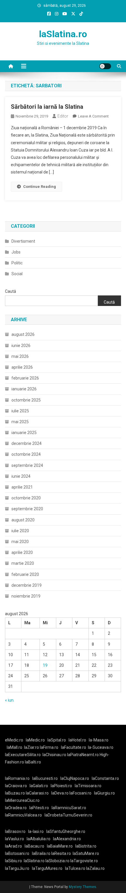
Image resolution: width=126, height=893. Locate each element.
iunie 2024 (20, 476)
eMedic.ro (14, 740)
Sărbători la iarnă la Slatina (47, 106)
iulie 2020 (20, 530)
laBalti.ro (33, 762)
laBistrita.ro (85, 846)
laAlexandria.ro (67, 838)
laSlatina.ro (63, 34)
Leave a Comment (93, 116)
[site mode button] (105, 66)
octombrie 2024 (26, 454)
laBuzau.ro (15, 793)
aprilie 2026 (22, 367)
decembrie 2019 (26, 585)
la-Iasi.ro (36, 831)
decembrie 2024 (26, 443)
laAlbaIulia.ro (38, 838)
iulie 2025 (20, 411)
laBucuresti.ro (45, 778)
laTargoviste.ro (84, 860)
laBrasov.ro (15, 831)
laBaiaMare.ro (60, 846)
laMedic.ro (36, 740)
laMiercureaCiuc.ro (22, 800)
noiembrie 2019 (25, 596)
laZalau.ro (95, 868)
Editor (62, 116)
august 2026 (23, 334)
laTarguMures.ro (47, 868)
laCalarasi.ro (37, 793)
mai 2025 (20, 421)
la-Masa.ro (98, 740)
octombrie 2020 (26, 498)
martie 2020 (22, 563)
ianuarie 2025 (24, 432)
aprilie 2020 (22, 552)
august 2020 (23, 520)
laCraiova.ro (16, 785)
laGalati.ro (39, 785)
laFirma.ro (49, 747)
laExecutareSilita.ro (23, 754)
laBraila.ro (41, 853)
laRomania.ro (17, 778)
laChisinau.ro (54, 754)
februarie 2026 (25, 378)
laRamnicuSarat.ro (69, 807)
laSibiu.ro (13, 860)
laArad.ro (13, 846)
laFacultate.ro (73, 747)
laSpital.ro (56, 740)
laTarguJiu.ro (18, 868)
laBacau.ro (34, 846)
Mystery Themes (82, 887)
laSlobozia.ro (57, 860)
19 (45, 665)
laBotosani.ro (17, 853)
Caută (10, 291)
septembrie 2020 (27, 508)
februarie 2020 (25, 574)
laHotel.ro (77, 740)
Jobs (16, 252)
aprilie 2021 (22, 487)
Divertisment (23, 241)
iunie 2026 (20, 345)
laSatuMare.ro (86, 853)
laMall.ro (14, 747)
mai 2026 (20, 356)
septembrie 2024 (27, 465)
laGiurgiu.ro (105, 793)
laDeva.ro (60, 793)
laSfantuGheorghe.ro (65, 831)
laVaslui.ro (16, 838)
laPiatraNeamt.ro (83, 754)
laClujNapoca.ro (74, 778)
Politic (17, 263)
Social (17, 273)
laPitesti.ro (39, 807)
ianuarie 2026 (24, 389)
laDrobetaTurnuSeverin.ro (68, 815)
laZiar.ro (32, 747)
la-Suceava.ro (100, 747)
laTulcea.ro (75, 868)
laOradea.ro (16, 807)
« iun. (9, 700)
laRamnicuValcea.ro (23, 815)
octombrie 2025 (26, 400)
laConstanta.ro (105, 778)
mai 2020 (20, 541)
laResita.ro (61, 853)
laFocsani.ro (80, 793)
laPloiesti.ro (61, 785)
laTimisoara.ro (88, 785)
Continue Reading (39, 186)
